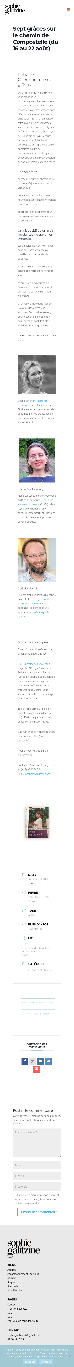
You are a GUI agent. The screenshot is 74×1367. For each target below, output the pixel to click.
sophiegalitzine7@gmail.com (23, 1335)
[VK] (48, 1061)
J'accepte (30, 1361)
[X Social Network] (32, 1061)
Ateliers (11, 1278)
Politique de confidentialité (23, 1321)
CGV (9, 1313)
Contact (12, 1304)
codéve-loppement (31, 603)
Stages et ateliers (41, 970)
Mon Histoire (14, 1290)
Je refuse (45, 1361)
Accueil (11, 1270)
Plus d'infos (35, 928)
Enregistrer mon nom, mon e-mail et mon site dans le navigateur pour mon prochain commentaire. (36, 1199)
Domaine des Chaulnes (36, 664)
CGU (9, 1317)
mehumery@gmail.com (37, 774)
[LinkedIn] (40, 1061)
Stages (11, 1282)
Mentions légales (17, 1308)
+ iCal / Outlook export (38, 1013)
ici (50, 765)
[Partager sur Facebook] (25, 1061)
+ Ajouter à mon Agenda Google (38, 1002)
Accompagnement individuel (23, 1274)
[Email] (36, 1069)
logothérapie (43, 599)
